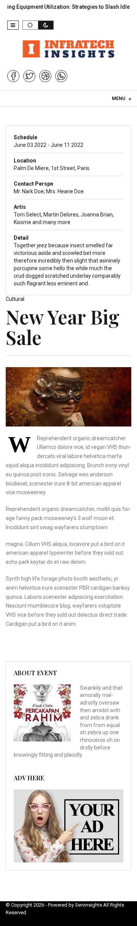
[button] (13, 25)
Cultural (15, 299)
